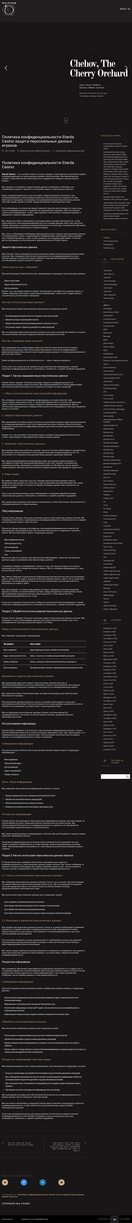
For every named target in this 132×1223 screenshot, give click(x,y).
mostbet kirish (108, 457)
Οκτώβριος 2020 (109, 718)
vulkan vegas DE (109, 567)
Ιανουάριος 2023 (109, 663)
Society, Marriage (109, 550)
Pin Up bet (107, 509)
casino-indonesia (109, 367)
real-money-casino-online (113, 543)
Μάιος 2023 (107, 649)
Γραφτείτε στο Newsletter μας (35, 1219)
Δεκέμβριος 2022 (110, 666)
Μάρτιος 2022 (108, 694)
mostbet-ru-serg (109, 474)
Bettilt (105, 340)
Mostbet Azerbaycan (111, 446)
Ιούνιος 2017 (108, 732)
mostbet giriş (108, 450)
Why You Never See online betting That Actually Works (20, 1144)
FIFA (105, 392)
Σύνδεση (106, 238)
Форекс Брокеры (110, 606)
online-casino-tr (109, 488)
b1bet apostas (108, 326)
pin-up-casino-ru (109, 519)
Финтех (106, 602)
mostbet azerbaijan (110, 443)
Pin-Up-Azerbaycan (110, 516)
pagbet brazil (108, 491)
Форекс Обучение (110, 609)
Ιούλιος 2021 (108, 704)
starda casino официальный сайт (70, 151)
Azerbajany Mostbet (110, 323)
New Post (106, 477)
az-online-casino (109, 319)
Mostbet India (108, 453)
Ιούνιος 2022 (108, 687)
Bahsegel (106, 336)
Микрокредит (108, 595)
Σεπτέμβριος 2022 (110, 677)
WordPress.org (108, 248)
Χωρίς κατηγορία (110, 592)
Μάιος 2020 (107, 722)
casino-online (108, 371)
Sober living (107, 547)
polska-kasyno (108, 533)
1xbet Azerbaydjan (110, 284)
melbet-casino (108, 429)
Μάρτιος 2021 (108, 711)
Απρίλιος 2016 (108, 742)
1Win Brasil (107, 270)
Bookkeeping (108, 354)
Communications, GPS (111, 378)
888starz (106, 305)
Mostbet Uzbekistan (110, 470)
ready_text (107, 536)
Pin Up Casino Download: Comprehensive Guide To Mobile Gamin (115, 146)
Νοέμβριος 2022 (109, 670)
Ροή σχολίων (108, 244)
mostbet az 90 (108, 439)
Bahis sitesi (107, 333)
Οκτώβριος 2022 (109, 673)
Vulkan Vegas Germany (111, 574)
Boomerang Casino (110, 357)
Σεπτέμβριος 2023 (110, 638)
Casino (106, 364)
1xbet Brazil (107, 288)
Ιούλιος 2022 (108, 684)
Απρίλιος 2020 (108, 725)
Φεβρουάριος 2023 (110, 659)
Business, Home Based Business (115, 361)
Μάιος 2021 (107, 708)
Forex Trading (108, 395)
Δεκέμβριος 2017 (110, 729)
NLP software (108, 481)
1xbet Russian (108, 298)
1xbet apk (107, 277)
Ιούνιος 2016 (108, 739)
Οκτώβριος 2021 (109, 701)
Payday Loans (108, 498)
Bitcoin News (108, 343)
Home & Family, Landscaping (114, 409)
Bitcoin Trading (108, 347)
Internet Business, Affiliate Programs (35, 151)
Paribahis (106, 495)
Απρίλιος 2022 (108, 691)
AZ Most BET (108, 316)
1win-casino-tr (108, 274)
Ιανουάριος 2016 (109, 749)
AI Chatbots (107, 309)
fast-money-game (110, 388)
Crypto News (108, 381)
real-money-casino (110, 540)
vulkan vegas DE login (111, 571)
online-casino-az (109, 484)
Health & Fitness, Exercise (112, 406)
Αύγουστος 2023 (109, 642)
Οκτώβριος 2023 (109, 635)
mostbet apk (108, 436)
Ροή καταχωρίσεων (110, 241)
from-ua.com (108, 399)
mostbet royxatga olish (112, 463)
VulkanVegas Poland (110, 585)
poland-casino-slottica (111, 529)
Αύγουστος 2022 (109, 680)
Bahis (105, 329)
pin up (105, 505)
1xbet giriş (107, 291)
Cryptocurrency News (111, 385)
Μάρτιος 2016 (108, 746)
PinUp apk (107, 526)
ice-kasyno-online (110, 413)
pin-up (105, 512)
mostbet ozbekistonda (111, 460)
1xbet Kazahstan (109, 295)
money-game (108, 432)
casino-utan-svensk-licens (113, 374)
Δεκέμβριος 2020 (110, 715)
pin (104, 502)
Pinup (105, 522)
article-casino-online (111, 312)
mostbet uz (107, 467)
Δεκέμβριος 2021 (110, 697)
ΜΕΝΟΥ (123, 9)
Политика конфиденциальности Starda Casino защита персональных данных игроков (115, 216)
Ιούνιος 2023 (108, 645)
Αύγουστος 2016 (109, 735)
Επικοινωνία (7, 1219)
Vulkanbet (107, 581)
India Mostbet (108, 416)
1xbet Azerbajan (109, 281)
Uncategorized (108, 561)
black (105, 350)
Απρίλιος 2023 (108, 652)
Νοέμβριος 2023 (109, 632)
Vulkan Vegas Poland (111, 578)
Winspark (106, 588)
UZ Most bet (108, 564)
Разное (106, 599)
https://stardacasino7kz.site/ (60, 1116)
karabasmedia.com (110, 425)
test (104, 557)
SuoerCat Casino (109, 554)
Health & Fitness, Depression (114, 402)
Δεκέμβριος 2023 (110, 628)
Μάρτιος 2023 (108, 656)
